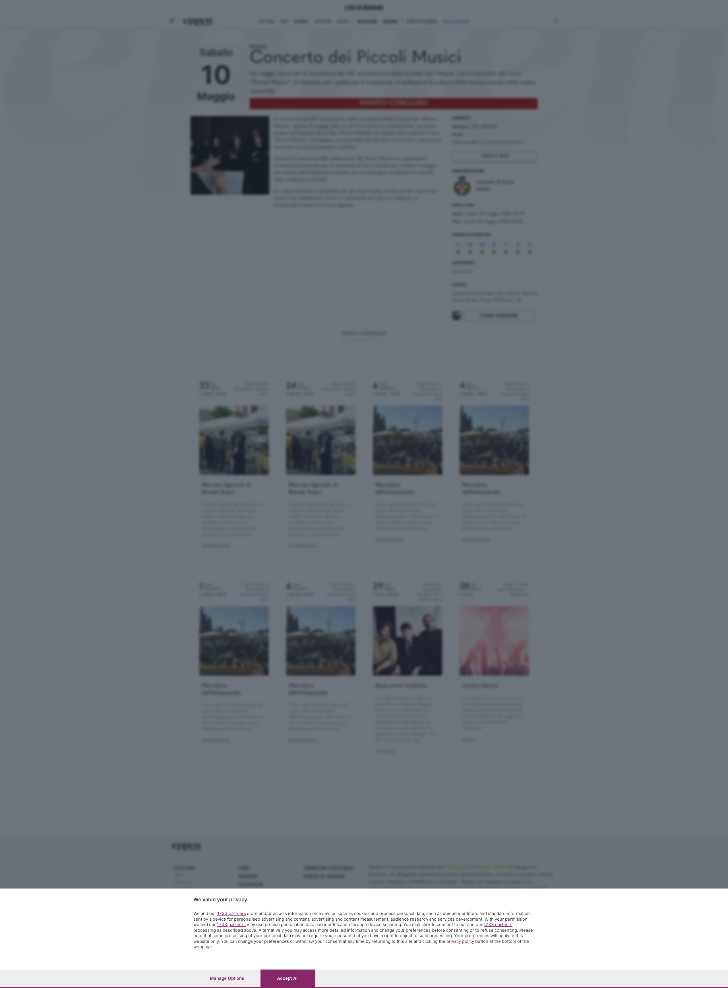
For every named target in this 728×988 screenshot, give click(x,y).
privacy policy (460, 941)
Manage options (227, 978)
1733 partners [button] (231, 913)
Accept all (288, 978)
